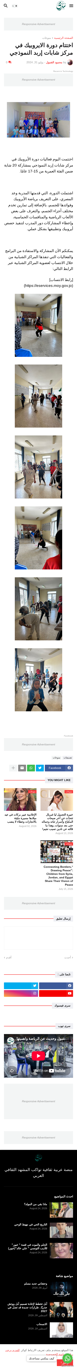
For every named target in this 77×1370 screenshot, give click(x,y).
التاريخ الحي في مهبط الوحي (30, 1224)
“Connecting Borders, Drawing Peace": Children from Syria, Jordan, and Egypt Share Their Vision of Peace (58, 875)
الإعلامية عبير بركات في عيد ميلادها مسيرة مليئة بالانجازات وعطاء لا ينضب (21, 818)
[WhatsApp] (31, 768)
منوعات (46, 37)
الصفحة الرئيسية (63, 37)
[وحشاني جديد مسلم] (61, 1289)
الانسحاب (42, 1324)
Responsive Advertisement (38, 24)
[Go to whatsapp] (67, 1358)
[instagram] (21, 993)
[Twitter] (40, 768)
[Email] (22, 768)
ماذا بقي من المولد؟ (35, 1204)
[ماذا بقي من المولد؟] (61, 1210)
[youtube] (56, 993)
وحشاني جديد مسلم (35, 1283)
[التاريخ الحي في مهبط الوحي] (61, 1230)
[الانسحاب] (61, 1330)
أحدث (67, 957)
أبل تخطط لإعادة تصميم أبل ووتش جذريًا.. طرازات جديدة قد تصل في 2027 (27, 1307)
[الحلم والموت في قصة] (61, 1250)
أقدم (8, 957)
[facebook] (56, 985)
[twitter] (21, 985)
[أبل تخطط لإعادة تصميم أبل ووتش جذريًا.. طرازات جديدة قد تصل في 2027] (61, 1309)
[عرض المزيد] (13, 768)
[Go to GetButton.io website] (67, 1366)
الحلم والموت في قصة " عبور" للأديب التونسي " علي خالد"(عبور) (27, 1246)
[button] (71, 6)
